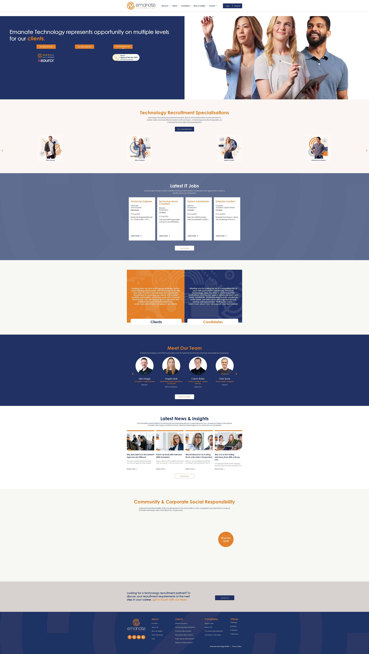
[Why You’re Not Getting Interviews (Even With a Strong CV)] (228, 441)
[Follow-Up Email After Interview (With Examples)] (170, 441)
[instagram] (134, 637)
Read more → (132, 469)
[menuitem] (166, 6)
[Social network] (143, 637)
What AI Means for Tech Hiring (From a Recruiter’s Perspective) (198, 455)
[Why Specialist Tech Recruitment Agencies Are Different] (140, 441)
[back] (2, 150)
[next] (367, 150)
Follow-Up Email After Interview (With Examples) (169, 455)
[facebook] (130, 637)
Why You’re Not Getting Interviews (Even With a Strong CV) (227, 457)
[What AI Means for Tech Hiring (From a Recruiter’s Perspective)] (199, 441)
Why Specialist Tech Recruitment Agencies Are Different (140, 455)
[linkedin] (139, 637)
